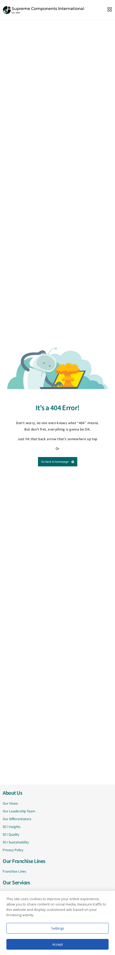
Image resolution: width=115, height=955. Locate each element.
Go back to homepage (55, 461)
